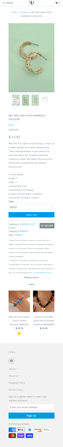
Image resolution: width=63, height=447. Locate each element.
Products (24, 12)
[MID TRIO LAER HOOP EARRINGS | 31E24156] (31, 57)
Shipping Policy (17, 382)
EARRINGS (25, 224)
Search (12, 368)
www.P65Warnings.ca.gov (42, 273)
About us (14, 375)
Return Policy (16, 389)
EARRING (18, 235)
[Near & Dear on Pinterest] (12, 361)
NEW (11, 125)
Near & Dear (23, 424)
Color (11, 201)
